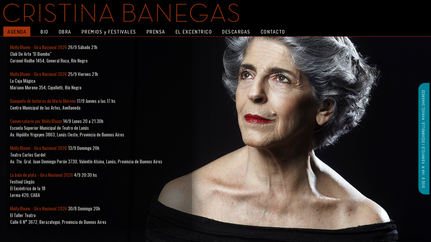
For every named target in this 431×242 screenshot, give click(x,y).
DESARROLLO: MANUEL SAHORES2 (423, 116)
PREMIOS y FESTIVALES (108, 32)
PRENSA (155, 32)
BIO (44, 32)
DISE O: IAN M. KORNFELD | (423, 165)
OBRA (65, 32)
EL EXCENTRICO (193, 32)
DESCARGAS (236, 32)
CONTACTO (273, 32)
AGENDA (16, 32)
